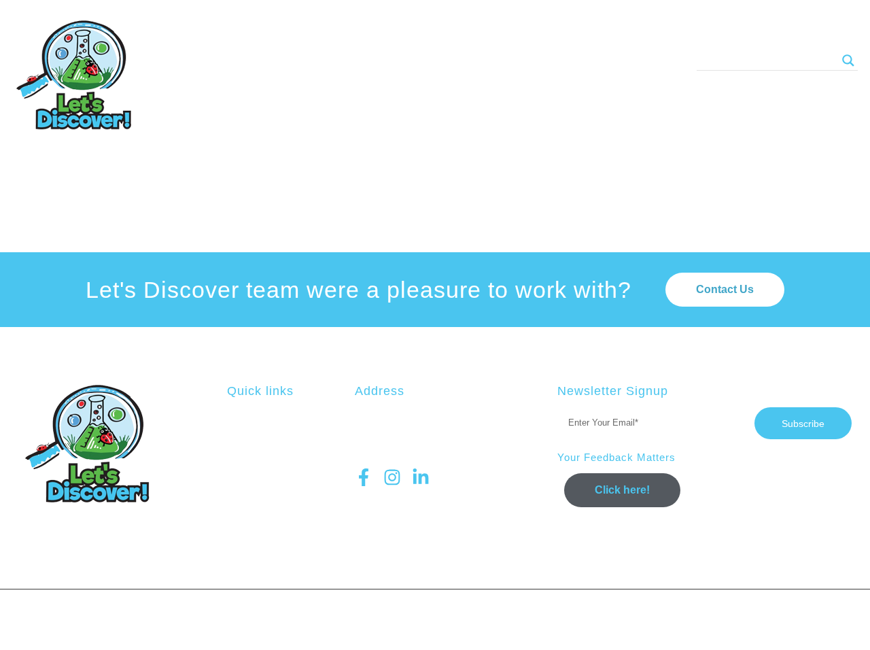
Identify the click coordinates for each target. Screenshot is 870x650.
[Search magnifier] (848, 60)
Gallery (464, 61)
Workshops (325, 61)
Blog (398, 61)
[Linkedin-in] (421, 477)
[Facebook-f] (363, 477)
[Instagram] (392, 477)
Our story (544, 61)
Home (249, 61)
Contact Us (633, 61)
